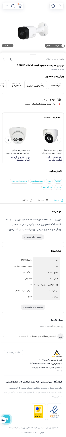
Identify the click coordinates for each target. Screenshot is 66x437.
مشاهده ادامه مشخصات (34, 307)
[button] (6, 5)
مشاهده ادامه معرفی (34, 237)
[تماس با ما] (6, 419)
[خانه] (53, 5)
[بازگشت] (59, 5)
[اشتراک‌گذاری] (11, 59)
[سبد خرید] (19, 5)
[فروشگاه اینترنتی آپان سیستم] (57, 353)
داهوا (62, 59)
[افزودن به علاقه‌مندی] (4, 59)
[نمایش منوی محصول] (3, 420)
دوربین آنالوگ (51, 59)
